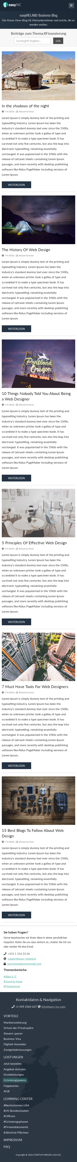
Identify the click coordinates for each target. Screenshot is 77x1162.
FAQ (7, 1146)
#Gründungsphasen (16, 1121)
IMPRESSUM (13, 1139)
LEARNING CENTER (18, 1098)
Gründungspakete (15, 1080)
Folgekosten (11, 1086)
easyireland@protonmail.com (24, 963)
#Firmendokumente (16, 1127)
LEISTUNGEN (13, 1057)
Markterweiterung (15, 1022)
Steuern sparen (13, 1033)
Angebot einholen (15, 1069)
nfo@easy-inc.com (53, 1006)
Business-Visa (12, 1039)
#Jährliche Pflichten (16, 1132)
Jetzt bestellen (13, 1063)
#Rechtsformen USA (16, 1105)
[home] (13, 4)
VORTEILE (11, 1016)
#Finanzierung (12, 986)
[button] (71, 5)
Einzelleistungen (14, 1074)
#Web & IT (10, 976)
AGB (6, 1091)
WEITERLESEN (16, 185)
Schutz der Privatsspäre (18, 1028)
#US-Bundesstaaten (16, 1111)
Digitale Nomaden (15, 1044)
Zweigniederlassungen (18, 1050)
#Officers (9, 1116)
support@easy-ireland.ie (22, 958)
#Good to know (13, 981)
